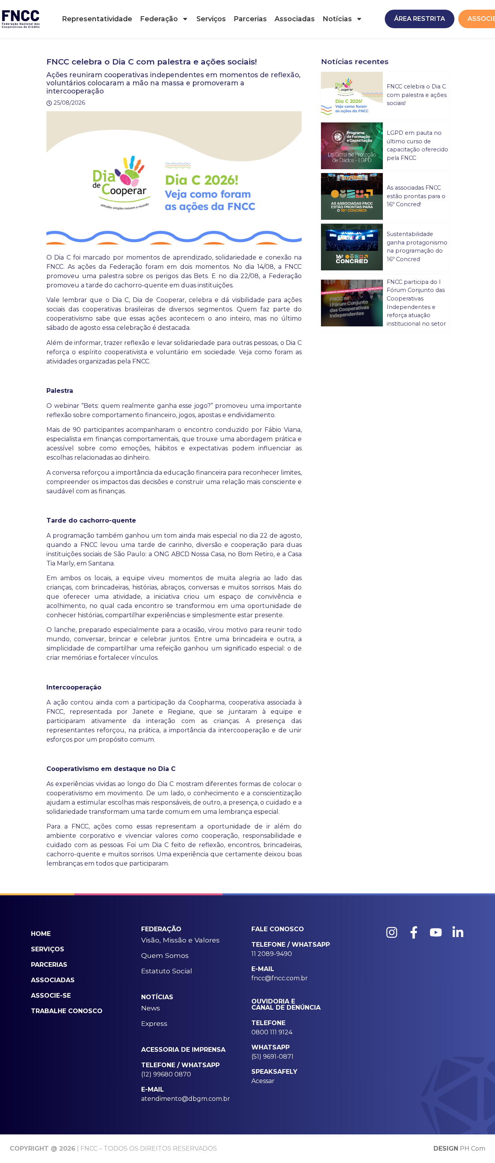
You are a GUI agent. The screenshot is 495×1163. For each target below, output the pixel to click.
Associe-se (51, 995)
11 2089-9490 (271, 954)
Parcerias (250, 19)
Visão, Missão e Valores (180, 940)
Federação (159, 19)
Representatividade (97, 19)
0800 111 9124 (271, 1032)
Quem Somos (165, 955)
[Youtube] (436, 932)
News (150, 1008)
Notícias (337, 19)
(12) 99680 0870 (166, 1074)
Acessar (263, 1081)
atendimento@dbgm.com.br (185, 1098)
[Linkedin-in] (458, 932)
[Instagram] (392, 932)
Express (154, 1023)
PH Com (459, 1148)
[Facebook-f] (414, 932)
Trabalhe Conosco (66, 1011)
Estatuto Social (166, 971)
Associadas (295, 19)
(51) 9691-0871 (272, 1056)
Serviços (211, 19)
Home (41, 933)
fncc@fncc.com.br (279, 978)
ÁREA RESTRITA (419, 18)
